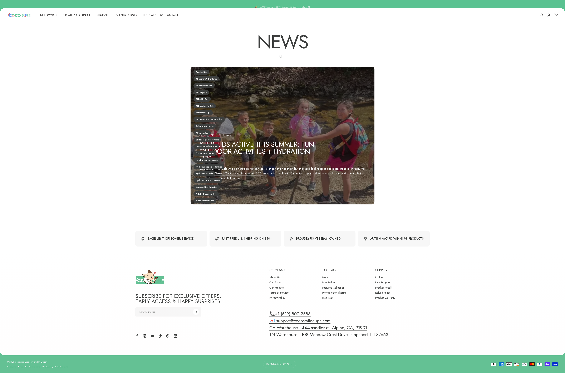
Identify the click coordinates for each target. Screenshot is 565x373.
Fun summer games (205, 153)
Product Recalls (384, 287)
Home (325, 277)
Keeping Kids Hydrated (206, 187)
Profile (379, 277)
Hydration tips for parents (208, 180)
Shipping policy (47, 367)
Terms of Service (279, 292)
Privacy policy (23, 367)
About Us (274, 277)
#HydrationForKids (204, 105)
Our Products (276, 287)
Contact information (61, 367)
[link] (328, 334)
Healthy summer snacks (207, 160)
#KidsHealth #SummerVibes (209, 119)
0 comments (228, 135)
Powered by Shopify (38, 361)
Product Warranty (385, 298)
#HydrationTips (203, 112)
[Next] (318, 4)
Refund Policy (382, 292)
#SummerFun (202, 132)
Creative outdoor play (206, 146)
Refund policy (11, 367)
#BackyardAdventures (206, 78)
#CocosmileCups (204, 85)
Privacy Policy (277, 298)
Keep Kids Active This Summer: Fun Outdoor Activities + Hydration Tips (256, 151)
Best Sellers (328, 282)
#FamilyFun (201, 92)
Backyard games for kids (207, 139)
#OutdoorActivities (204, 126)
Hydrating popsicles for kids (209, 166)
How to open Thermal (334, 292)
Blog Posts (328, 298)
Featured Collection (333, 287)
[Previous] (246, 4)
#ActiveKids (201, 72)
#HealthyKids (202, 99)
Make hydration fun (205, 200)
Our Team (275, 282)
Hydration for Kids (204, 173)
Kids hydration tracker (206, 193)
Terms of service (35, 367)
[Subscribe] (196, 312)
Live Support (382, 282)
